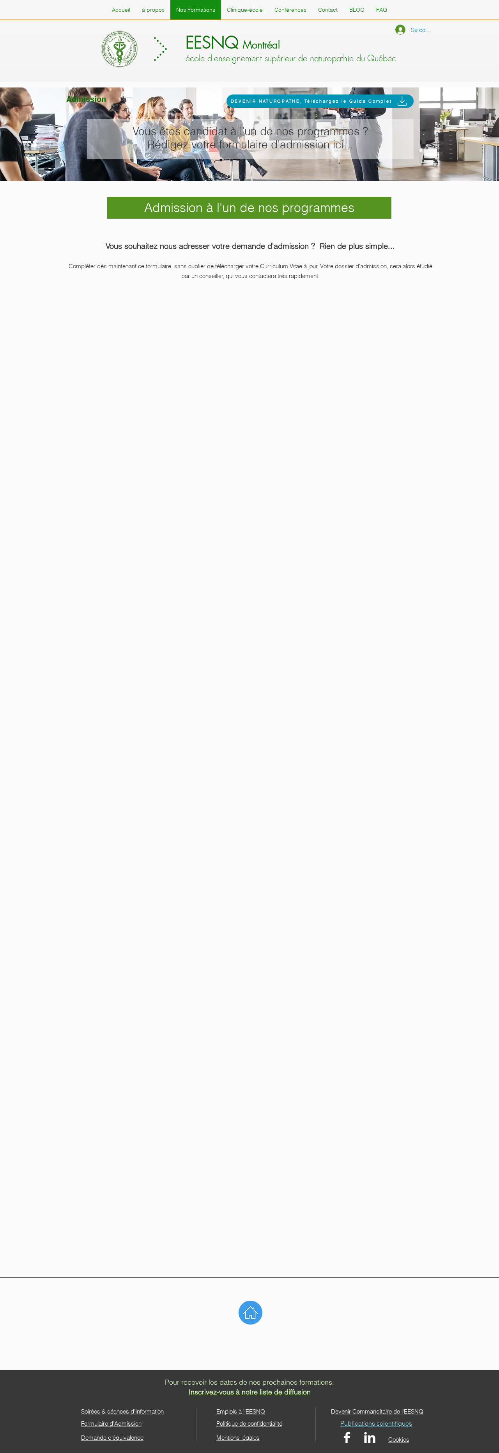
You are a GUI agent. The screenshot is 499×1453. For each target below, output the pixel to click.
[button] (381, 10)
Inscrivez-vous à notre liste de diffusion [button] (250, 1391)
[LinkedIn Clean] (369, 1437)
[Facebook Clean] (346, 1437)
